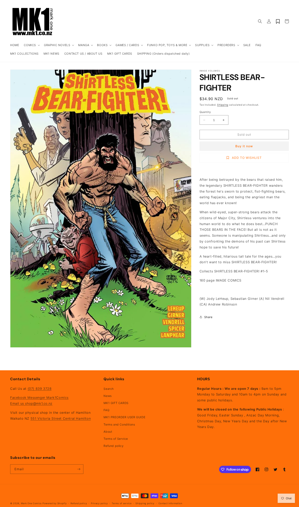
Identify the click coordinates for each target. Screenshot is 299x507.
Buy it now (244, 146)
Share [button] (208, 317)
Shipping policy (144, 503)
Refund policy (113, 445)
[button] (31, 45)
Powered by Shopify (55, 503)
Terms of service (121, 503)
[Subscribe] (78, 469)
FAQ (106, 410)
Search (109, 388)
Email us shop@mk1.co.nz (31, 403)
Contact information (170, 503)
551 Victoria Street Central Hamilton (61, 418)
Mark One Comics (31, 503)
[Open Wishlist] (277, 21)
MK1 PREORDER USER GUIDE (124, 417)
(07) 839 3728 (40, 389)
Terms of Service (116, 438)
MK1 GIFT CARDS (116, 403)
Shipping (222, 104)
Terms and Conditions (119, 424)
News (107, 396)
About (108, 431)
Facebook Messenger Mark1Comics (39, 397)
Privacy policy (99, 503)
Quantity (205, 112)
